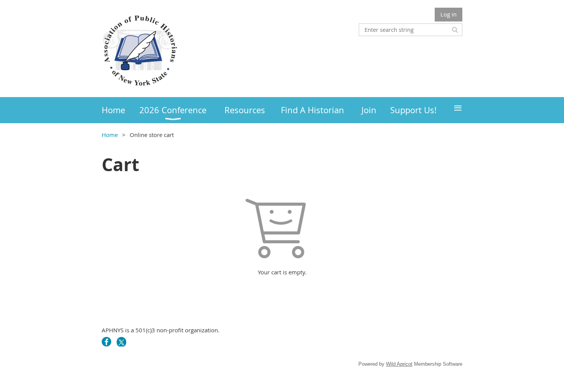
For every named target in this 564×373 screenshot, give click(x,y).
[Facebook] (106, 342)
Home (110, 135)
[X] (121, 342)
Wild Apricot (399, 364)
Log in (448, 14)
